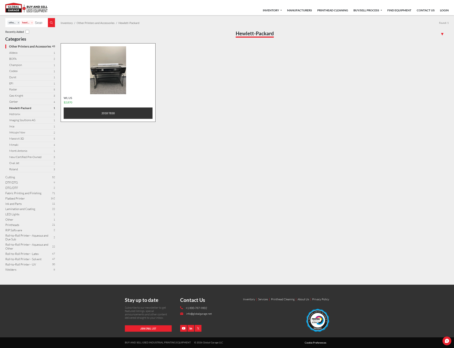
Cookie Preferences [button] (315, 342)
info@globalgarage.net (199, 313)
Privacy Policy (320, 299)
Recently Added (14, 31)
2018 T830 (108, 113)
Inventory (271, 10)
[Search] (51, 22)
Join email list (148, 328)
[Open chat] (446, 340)
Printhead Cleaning (332, 10)
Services (263, 299)
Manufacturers (299, 10)
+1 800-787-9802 (196, 308)
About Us (303, 299)
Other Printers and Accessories (96, 22)
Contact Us (426, 10)
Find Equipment (399, 10)
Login (444, 10)
